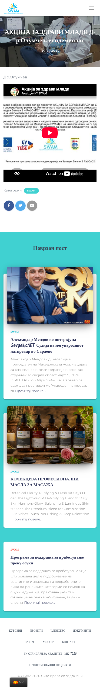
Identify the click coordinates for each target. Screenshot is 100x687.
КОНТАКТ (68, 642)
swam (31, 190)
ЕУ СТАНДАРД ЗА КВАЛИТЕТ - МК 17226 (50, 654)
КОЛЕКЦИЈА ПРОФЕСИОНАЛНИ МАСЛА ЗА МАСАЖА (44, 482)
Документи (82, 631)
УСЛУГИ (48, 642)
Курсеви (15, 631)
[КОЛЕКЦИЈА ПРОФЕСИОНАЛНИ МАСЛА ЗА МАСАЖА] (50, 434)
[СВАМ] (15, 8)
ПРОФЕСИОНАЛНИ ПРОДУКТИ (50, 665)
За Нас (30, 642)
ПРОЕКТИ (36, 631)
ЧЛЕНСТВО (57, 631)
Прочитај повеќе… (30, 391)
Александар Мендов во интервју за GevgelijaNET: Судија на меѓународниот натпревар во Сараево (46, 345)
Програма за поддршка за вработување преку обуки (47, 560)
